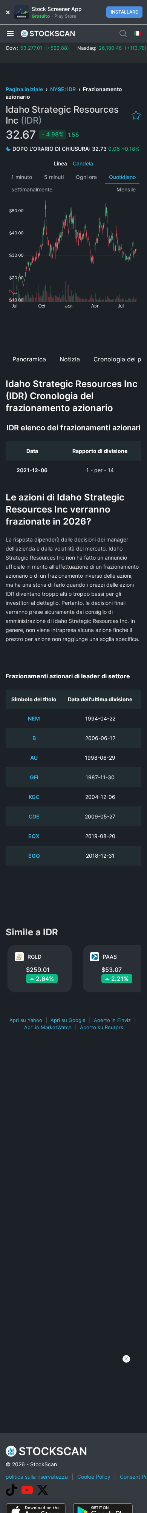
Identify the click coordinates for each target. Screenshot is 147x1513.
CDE (34, 816)
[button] (10, 33)
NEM (34, 718)
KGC (34, 797)
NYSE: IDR (63, 89)
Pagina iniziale (25, 89)
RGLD (34, 956)
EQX (34, 836)
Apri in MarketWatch (48, 1027)
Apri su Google (68, 1020)
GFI (34, 777)
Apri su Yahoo (25, 1020)
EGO (34, 855)
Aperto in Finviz (112, 1020)
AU (34, 757)
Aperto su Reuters (101, 1027)
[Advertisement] (73, 329)
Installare (124, 12)
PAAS (110, 956)
